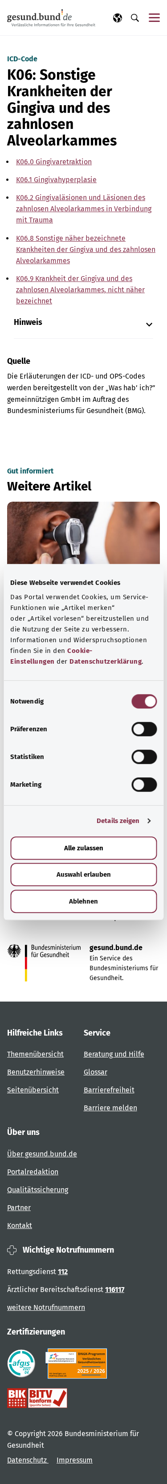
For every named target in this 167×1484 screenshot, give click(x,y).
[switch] (144, 729)
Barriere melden (110, 1108)
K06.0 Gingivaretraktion (54, 162)
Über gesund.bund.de (42, 1154)
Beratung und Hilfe (114, 1054)
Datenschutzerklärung (105, 661)
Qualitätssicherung (37, 1189)
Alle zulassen (83, 848)
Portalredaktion (32, 1172)
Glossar (95, 1072)
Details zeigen (118, 821)
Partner (19, 1207)
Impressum (75, 1460)
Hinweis (28, 322)
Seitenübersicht (33, 1090)
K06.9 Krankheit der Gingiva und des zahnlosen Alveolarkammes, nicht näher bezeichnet (80, 289)
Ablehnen (83, 901)
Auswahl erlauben (84, 874)
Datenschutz (28, 1460)
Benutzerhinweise (36, 1072)
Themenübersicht (35, 1054)
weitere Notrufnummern (46, 1307)
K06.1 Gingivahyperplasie (56, 179)
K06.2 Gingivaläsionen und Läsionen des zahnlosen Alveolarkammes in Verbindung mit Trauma (83, 208)
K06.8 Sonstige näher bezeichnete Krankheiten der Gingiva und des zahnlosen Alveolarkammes (85, 249)
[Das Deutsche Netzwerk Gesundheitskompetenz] (78, 1363)
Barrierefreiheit (109, 1090)
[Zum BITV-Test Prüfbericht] (37, 1398)
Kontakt (19, 1225)
